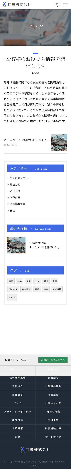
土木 (37, 281)
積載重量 (56, 289)
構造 (37, 289)
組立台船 (15, 184)
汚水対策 (13, 289)
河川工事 (15, 191)
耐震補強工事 (17, 204)
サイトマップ (53, 436)
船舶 (19, 281)
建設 (12, 210)
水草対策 (15, 197)
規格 (46, 289)
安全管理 (26, 289)
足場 (28, 281)
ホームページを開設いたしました (25, 140)
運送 (46, 281)
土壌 (54, 281)
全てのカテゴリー (20, 178)
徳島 (11, 281)
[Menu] (65, 5)
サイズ (12, 297)
